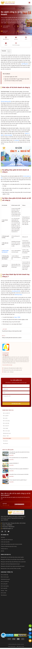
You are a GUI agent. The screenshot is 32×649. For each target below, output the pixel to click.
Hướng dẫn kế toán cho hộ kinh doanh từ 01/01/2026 (18, 474)
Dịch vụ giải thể (5, 415)
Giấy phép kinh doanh (7, 433)
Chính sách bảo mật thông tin (7, 539)
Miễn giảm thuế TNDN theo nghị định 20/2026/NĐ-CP (18, 468)
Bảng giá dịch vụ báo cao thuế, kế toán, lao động (11, 568)
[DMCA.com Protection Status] (20, 635)
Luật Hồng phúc (24, 63)
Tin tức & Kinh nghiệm (7, 438)
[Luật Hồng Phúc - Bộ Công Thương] (7, 635)
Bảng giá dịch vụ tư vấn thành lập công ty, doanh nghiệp (12, 557)
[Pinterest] (5, 531)
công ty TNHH (17, 317)
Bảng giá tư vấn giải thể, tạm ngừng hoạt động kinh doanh (12, 566)
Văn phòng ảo (5, 443)
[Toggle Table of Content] (8, 51)
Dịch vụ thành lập (6, 423)
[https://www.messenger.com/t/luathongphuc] (30, 634)
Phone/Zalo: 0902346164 (8, 526)
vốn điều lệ (16, 140)
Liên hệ (2, 551)
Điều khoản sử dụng (20, 646)
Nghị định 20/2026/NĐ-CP (14, 463)
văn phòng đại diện (16, 291)
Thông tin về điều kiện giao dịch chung (9, 546)
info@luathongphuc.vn (7, 528)
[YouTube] (8, 531)
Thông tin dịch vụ (4, 548)
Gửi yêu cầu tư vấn (16, 403)
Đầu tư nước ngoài (6, 430)
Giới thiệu (3, 537)
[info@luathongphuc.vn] (30, 640)
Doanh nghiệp (5, 428)
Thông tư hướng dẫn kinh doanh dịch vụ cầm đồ (11, 337)
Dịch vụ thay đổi (6, 425)
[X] (2, 531)
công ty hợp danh (8, 135)
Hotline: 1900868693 (7, 525)
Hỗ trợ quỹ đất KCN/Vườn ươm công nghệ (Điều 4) (18, 457)
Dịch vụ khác (5, 418)
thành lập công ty (18, 294)
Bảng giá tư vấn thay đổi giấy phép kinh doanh (10, 564)
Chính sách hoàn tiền (5, 541)
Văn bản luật (5, 440)
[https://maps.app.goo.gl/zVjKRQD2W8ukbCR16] (30, 637)
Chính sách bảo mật (11, 646)
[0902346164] (30, 626)
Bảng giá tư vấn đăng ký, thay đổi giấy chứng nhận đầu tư (12, 559)
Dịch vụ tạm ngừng (6, 420)
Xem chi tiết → (11, 455)
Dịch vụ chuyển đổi (6, 413)
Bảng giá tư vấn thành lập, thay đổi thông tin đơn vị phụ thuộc (13, 561)
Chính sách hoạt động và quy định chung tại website (11, 544)
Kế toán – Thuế (5, 435)
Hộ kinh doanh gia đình (6, 101)
